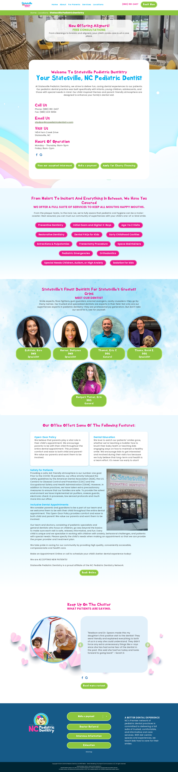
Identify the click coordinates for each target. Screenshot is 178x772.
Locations (98, 4)
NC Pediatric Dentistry (71, 763)
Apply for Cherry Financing (119, 165)
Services (86, 4)
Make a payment (87, 165)
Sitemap (89, 752)
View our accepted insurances (54, 165)
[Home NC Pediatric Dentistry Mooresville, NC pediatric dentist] (27, 4)
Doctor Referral (89, 727)
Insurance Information (89, 736)
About (63, 4)
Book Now (149, 4)
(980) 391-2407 (130, 4)
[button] (92, 643)
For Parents (74, 4)
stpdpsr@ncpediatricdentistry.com (54, 122)
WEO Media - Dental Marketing (88, 763)
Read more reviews (94, 686)
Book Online (89, 572)
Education (89, 745)
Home (55, 4)
